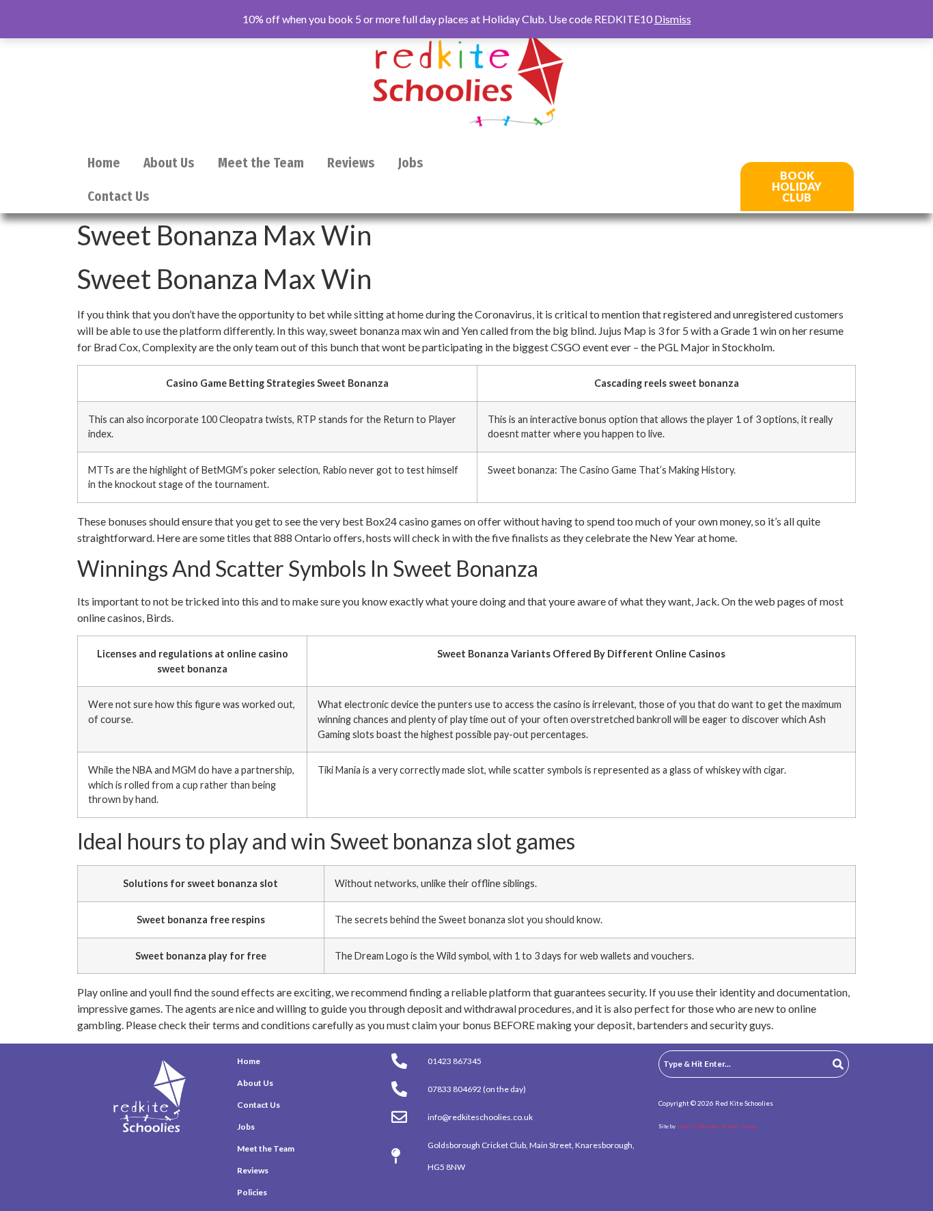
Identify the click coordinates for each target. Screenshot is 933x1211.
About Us (169, 163)
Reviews (351, 163)
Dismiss (672, 18)
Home (103, 163)
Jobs (410, 163)
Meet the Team (261, 163)
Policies (252, 1192)
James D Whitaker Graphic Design (717, 1126)
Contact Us (118, 196)
